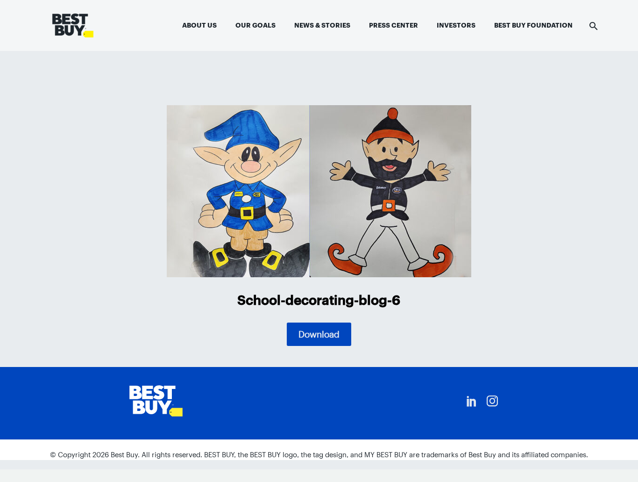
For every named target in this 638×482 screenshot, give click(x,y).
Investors (456, 25)
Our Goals (255, 25)
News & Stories (322, 25)
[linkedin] (471, 401)
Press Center (393, 25)
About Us (199, 25)
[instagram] (492, 401)
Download (319, 334)
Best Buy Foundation (533, 25)
